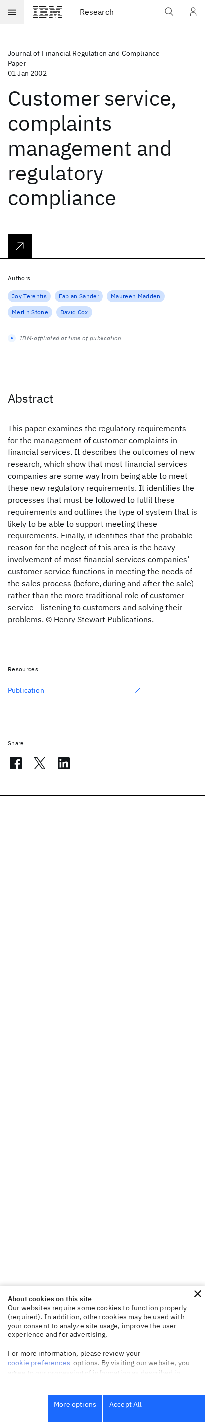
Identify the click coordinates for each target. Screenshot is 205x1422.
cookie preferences (39, 1362)
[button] (197, 1293)
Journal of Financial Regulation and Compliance (84, 53)
